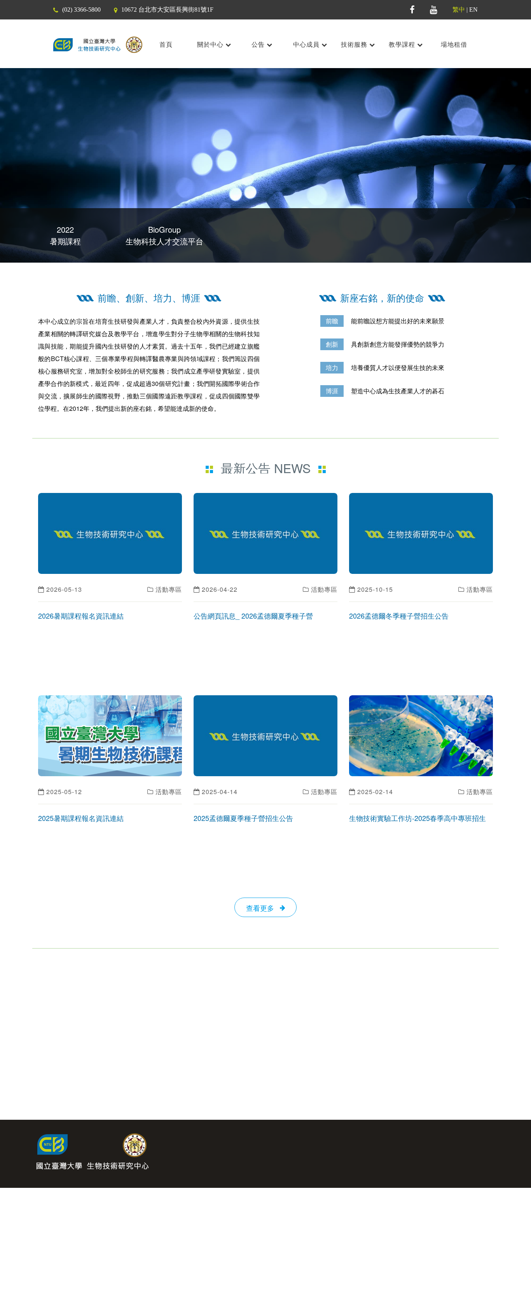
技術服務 (355, 44)
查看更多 (263, 908)
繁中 (458, 9)
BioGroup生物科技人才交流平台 (164, 235)
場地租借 (454, 44)
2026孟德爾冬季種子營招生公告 (399, 615)
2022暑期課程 (65, 235)
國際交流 (456, 1139)
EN (473, 9)
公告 (259, 44)
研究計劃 (498, 1139)
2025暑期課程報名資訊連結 (81, 818)
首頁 (166, 44)
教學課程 (403, 44)
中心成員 (307, 44)
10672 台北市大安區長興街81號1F (167, 9)
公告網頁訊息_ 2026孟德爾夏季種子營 (253, 615)
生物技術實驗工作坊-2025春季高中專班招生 (417, 818)
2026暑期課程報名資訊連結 (81, 615)
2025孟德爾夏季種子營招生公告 (243, 818)
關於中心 (211, 44)
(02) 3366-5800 (81, 9)
